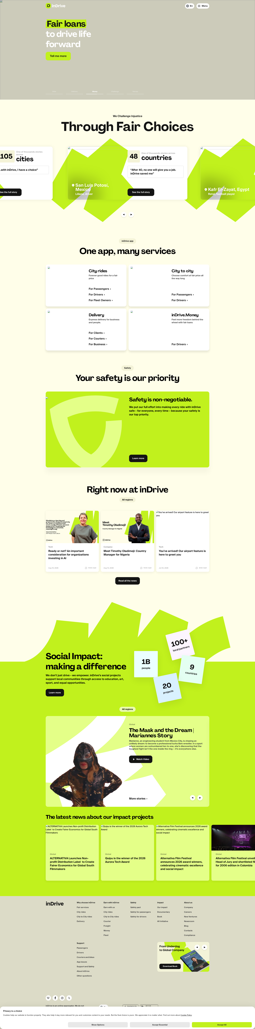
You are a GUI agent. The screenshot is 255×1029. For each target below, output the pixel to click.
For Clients (96, 333)
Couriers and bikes (85, 957)
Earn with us (109, 907)
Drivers (80, 952)
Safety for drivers (138, 916)
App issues (82, 962)
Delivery (81, 921)
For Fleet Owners (100, 300)
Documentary (163, 912)
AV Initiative (162, 921)
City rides (81, 912)
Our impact (162, 907)
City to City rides (84, 916)
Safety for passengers (140, 912)
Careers (188, 912)
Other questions (84, 976)
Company (188, 907)
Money (107, 930)
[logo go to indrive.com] (55, 5)
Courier (107, 921)
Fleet (106, 935)
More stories (137, 799)
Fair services (83, 907)
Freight (107, 926)
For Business (97, 344)
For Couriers (97, 339)
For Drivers (96, 295)
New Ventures (190, 916)
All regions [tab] (127, 500)
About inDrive (83, 971)
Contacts (188, 930)
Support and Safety (85, 966)
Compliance (189, 935)
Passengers (82, 948)
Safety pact (135, 907)
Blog (186, 926)
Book (159, 916)
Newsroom (189, 921)
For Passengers (99, 289)
